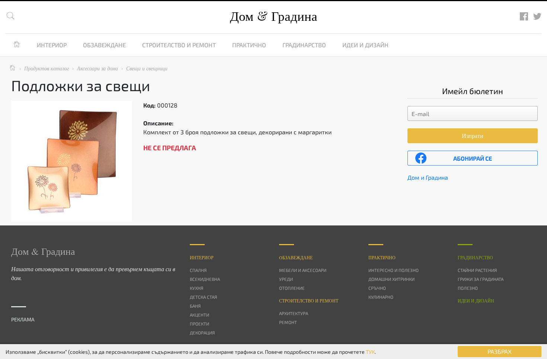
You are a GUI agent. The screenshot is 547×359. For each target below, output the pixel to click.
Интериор (52, 44)
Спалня (198, 270)
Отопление (292, 288)
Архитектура (293, 313)
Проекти (199, 323)
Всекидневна (205, 279)
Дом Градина (273, 16)
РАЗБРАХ (499, 351)
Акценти (199, 314)
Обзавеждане (104, 44)
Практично (249, 44)
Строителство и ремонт (179, 44)
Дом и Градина (427, 177)
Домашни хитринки (391, 279)
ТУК (370, 352)
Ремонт (288, 322)
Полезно (468, 288)
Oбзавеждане (296, 257)
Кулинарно (380, 296)
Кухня (196, 288)
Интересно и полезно (393, 270)
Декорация (202, 332)
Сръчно (377, 288)
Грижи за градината (480, 279)
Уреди (286, 279)
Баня (195, 305)
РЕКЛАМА (23, 319)
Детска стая (203, 296)
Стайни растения (477, 270)
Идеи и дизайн (365, 44)
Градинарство (304, 44)
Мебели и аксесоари (302, 270)
